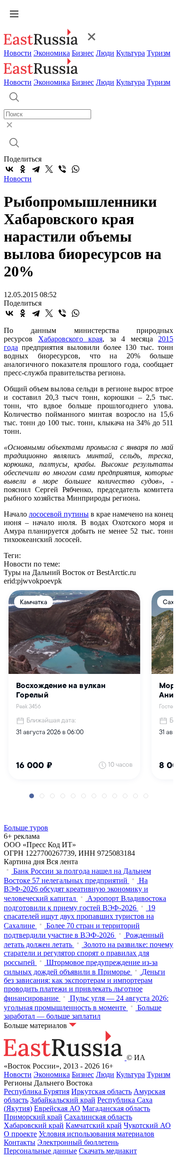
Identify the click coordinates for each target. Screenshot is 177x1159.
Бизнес (83, 53)
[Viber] (62, 169)
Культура (130, 53)
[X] (49, 169)
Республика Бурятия (36, 1091)
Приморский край (33, 1117)
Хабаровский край (34, 1125)
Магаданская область (116, 1108)
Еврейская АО (57, 1108)
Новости (18, 53)
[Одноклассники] (22, 169)
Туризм (158, 53)
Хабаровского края (70, 339)
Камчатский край (94, 1125)
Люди (105, 53)
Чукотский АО (147, 1125)
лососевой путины (59, 514)
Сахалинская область (98, 1117)
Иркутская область (101, 1091)
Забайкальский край (62, 1100)
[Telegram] (36, 169)
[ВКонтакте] (9, 169)
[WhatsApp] (75, 169)
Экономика (52, 53)
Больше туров (26, 828)
